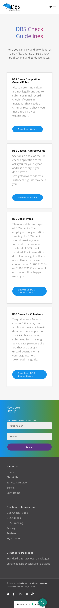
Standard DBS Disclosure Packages (28, 558)
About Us (12, 477)
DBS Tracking (15, 523)
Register (12, 533)
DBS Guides (14, 518)
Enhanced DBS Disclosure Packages (28, 563)
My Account (14, 538)
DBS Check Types (17, 512)
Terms (11, 487)
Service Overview (17, 482)
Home (10, 472)
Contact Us (13, 492)
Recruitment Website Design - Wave (21, 586)
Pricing (11, 528)
